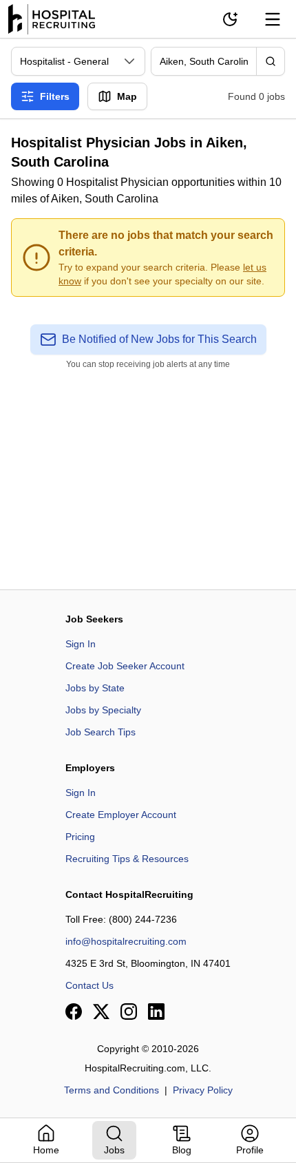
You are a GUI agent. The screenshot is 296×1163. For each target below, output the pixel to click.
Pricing (80, 836)
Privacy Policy (203, 1090)
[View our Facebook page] (73, 1011)
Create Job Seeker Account (124, 665)
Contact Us (89, 985)
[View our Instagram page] (128, 1011)
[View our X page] (101, 1011)
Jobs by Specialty (103, 709)
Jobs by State (95, 687)
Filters (55, 96)
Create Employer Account (120, 814)
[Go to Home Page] (51, 19)
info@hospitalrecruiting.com (126, 941)
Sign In (80, 643)
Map (127, 96)
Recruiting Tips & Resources (127, 858)
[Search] (270, 61)
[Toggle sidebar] (272, 19)
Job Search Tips (100, 731)
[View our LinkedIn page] (156, 1011)
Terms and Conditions (111, 1090)
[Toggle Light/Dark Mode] (230, 19)
